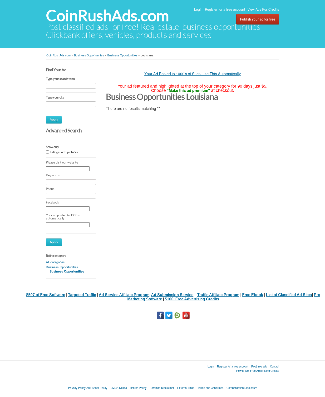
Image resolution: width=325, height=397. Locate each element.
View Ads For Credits (263, 9)
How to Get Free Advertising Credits (257, 370)
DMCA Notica (118, 388)
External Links (185, 388)
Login (198, 9)
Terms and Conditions (210, 388)
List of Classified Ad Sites (289, 295)
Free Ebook (252, 295)
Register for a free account (225, 9)
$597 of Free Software (45, 295)
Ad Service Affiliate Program (124, 295)
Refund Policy (138, 388)
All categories (55, 262)
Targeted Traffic (82, 295)
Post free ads (259, 366)
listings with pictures (64, 152)
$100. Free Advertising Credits (192, 299)
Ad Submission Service (172, 295)
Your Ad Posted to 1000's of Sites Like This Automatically (192, 73)
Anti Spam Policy (96, 388)
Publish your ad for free (257, 19)
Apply (54, 119)
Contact (274, 366)
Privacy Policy (77, 388)
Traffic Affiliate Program (218, 295)
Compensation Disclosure (242, 388)
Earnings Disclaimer (162, 388)
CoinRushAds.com (107, 15)
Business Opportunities (62, 267)
